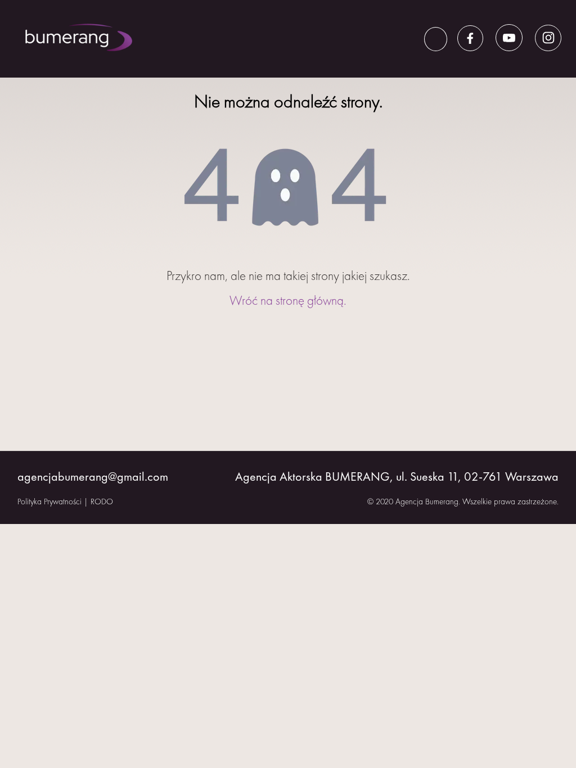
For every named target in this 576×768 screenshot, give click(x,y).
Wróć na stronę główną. (288, 300)
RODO (102, 501)
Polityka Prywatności (49, 501)
